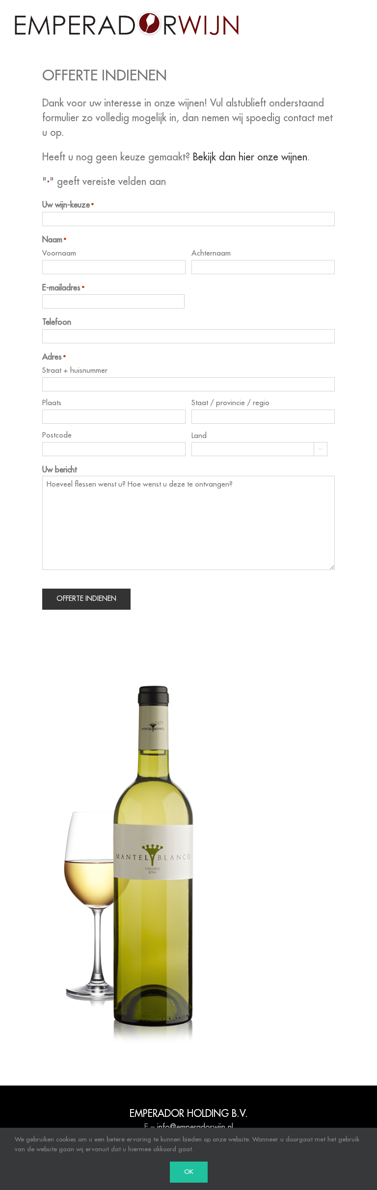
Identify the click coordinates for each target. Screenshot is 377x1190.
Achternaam (211, 253)
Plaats (51, 403)
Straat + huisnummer (75, 370)
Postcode (57, 435)
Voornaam (59, 253)
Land (199, 436)
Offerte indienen (86, 599)
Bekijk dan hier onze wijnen (250, 157)
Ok (188, 1171)
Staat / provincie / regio (230, 403)
